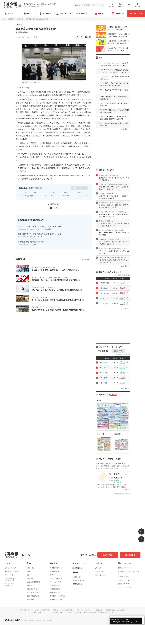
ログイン (137, 6)
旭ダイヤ (105, 298)
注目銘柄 (20, 19)
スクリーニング (65, 13)
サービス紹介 (35, 610)
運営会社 (23, 610)
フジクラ (105, 373)
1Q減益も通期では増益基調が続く (31, 241)
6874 (32, 99)
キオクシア (106, 362)
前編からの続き (23, 87)
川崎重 (105, 383)
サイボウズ (106, 303)
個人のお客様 (108, 555)
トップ (10, 13)
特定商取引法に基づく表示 (115, 610)
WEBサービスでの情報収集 (63, 610)
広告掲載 (46, 610)
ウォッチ (129, 6)
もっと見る (86, 259)
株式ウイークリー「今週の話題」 (41, 229)
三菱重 (105, 378)
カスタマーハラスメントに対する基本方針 (47, 612)
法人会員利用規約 (106, 612)
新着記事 (11, 19)
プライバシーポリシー (84, 610)
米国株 (100, 13)
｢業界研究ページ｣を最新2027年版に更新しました (43, 4)
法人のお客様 (130, 555)
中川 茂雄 (33, 37)
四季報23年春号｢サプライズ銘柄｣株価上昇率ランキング (40, 234)
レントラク (106, 293)
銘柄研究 (46, 13)
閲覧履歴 (111, 6)
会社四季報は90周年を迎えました (34, 6)
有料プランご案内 (135, 13)
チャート (120, 6)
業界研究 (82, 13)
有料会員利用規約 (90, 612)
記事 (28, 13)
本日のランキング (36, 237)
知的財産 (98, 610)
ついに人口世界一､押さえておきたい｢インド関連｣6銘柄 (40, 226)
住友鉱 (105, 288)
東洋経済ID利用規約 (73, 612)
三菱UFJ (105, 368)
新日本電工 (106, 283)
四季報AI (118, 13)
